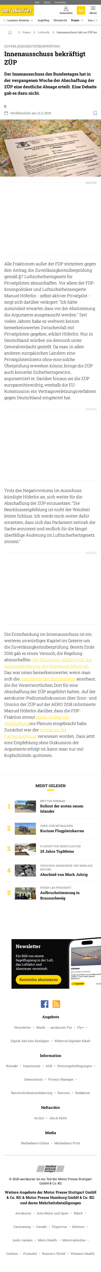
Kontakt (12, 1066)
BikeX (78, 1213)
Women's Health (82, 1253)
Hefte (47, 2)
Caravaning (22, 1227)
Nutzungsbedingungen (74, 1066)
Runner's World (53, 1253)
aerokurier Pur (61, 1027)
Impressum (31, 1066)
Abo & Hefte (58, 1118)
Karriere (64, 1093)
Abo (37, 2)
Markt (40, 1027)
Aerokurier (23, 1213)
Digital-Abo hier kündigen (30, 1041)
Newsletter (22, 1027)
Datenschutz (33, 1079)
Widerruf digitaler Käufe (72, 1041)
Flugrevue (59, 1227)
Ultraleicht (60, 20)
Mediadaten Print (67, 1143)
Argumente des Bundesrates (48, 679)
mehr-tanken (23, 1240)
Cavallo (41, 1227)
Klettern (78, 1227)
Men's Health (47, 1240)
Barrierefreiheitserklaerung (31, 1093)
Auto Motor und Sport (53, 1213)
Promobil (30, 1253)
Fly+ (80, 1027)
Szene (91, 20)
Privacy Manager (61, 1079)
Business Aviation (17, 20)
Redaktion (82, 1093)
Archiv (39, 1118)
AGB (49, 1066)
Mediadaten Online (35, 1143)
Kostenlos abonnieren (38, 979)
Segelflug (43, 20)
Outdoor (12, 1253)
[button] (50, 148)
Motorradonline (73, 1240)
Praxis (75, 20)
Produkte (60, 2)
